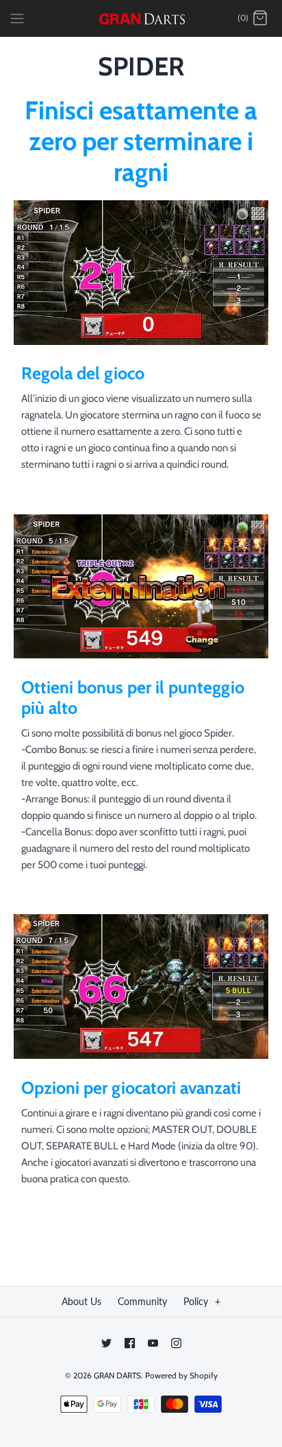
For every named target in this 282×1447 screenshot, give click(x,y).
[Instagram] (176, 1343)
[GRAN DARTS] (141, 18)
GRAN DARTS (117, 1375)
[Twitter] (106, 1343)
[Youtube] (153, 1343)
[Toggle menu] (17, 18)
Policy (201, 1301)
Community (142, 1301)
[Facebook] (130, 1343)
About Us (81, 1301)
